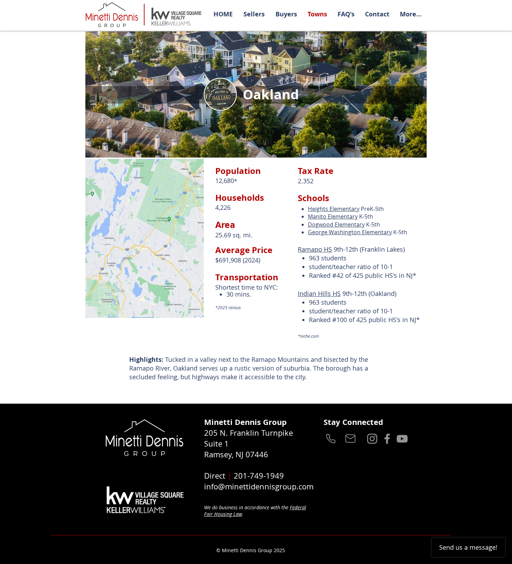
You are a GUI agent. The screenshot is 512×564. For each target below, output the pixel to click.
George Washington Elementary (350, 232)
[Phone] (331, 438)
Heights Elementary (333, 209)
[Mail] (350, 438)
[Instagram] (372, 438)
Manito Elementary (333, 216)
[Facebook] (387, 438)
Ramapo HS (315, 249)
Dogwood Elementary (336, 224)
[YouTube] (402, 438)
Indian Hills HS (319, 293)
